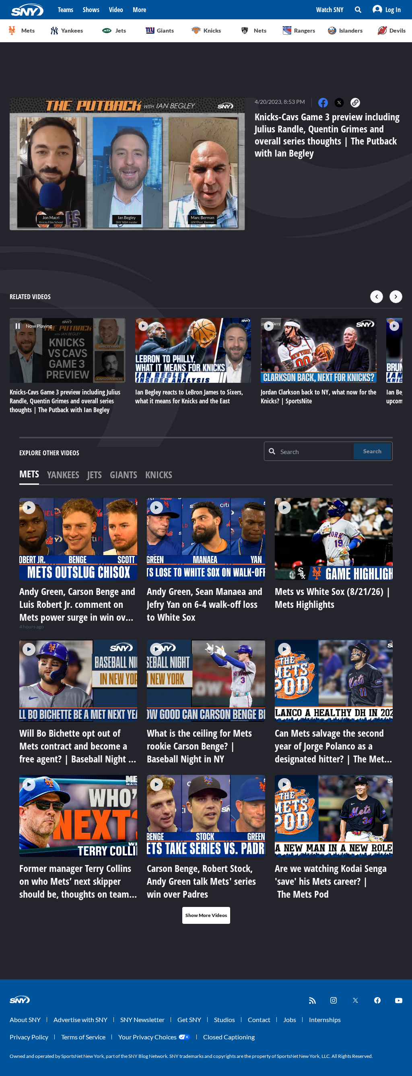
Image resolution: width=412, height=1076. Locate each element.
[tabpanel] (206, 711)
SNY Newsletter (142, 1019)
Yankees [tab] (63, 474)
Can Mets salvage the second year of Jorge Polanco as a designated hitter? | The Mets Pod (331, 752)
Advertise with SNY (80, 1019)
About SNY (25, 1019)
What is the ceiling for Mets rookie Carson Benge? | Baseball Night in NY (199, 745)
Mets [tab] (29, 473)
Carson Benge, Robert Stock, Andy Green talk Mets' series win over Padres (201, 880)
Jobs (289, 1019)
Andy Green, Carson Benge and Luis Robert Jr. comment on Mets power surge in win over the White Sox (77, 610)
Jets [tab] (94, 474)
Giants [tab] (123, 474)
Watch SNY (330, 9)
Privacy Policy (29, 1037)
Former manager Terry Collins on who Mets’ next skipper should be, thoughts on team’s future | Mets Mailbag (77, 887)
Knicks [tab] (158, 474)
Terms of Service (83, 1037)
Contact (259, 1019)
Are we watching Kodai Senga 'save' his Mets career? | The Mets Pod (331, 880)
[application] (127, 164)
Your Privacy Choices (147, 1037)
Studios (224, 1019)
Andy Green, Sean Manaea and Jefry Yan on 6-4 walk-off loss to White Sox (204, 604)
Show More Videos (206, 915)
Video (116, 9)
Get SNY (189, 1019)
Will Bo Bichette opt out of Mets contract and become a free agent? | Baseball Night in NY (77, 752)
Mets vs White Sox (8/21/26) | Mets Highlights (333, 597)
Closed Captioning (229, 1037)
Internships (325, 1019)
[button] (387, 9)
